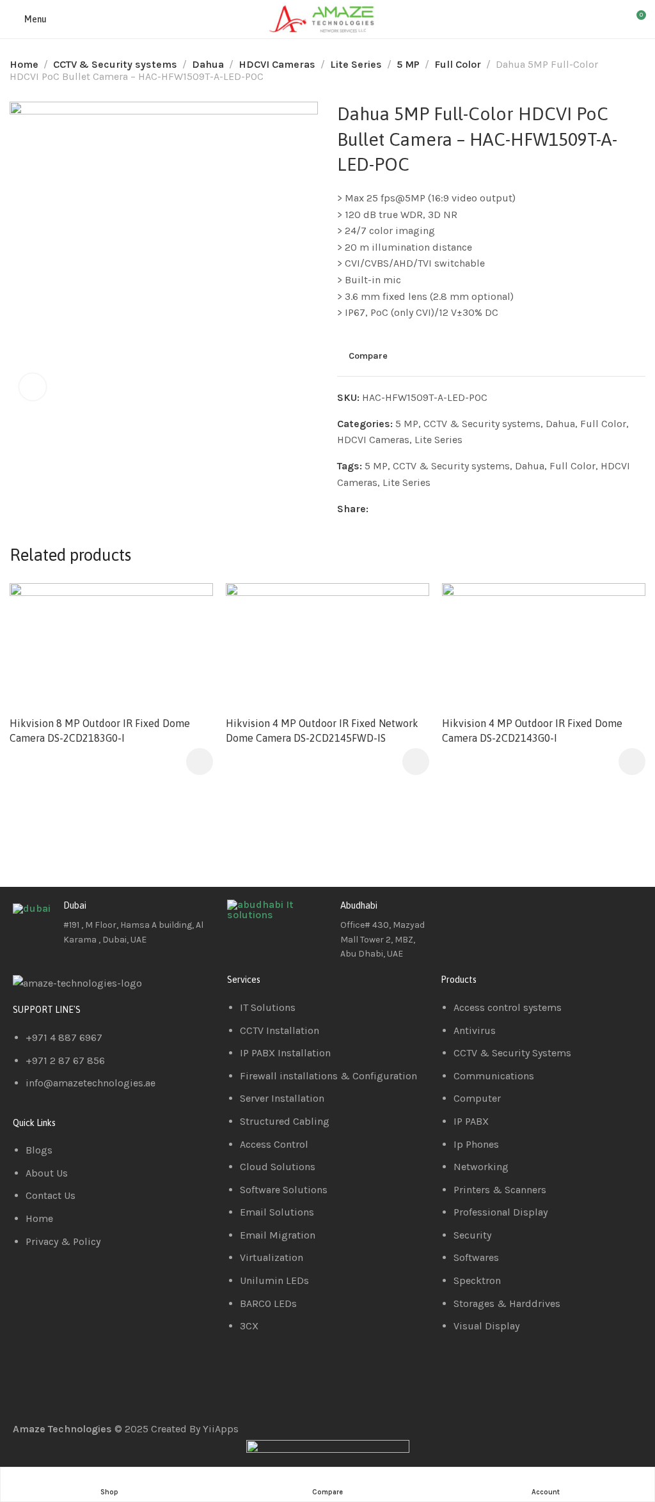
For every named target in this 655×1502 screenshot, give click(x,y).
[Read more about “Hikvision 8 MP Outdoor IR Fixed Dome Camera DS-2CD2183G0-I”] (199, 761)
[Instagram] (526, 916)
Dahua (208, 64)
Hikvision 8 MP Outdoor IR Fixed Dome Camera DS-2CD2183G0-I (100, 730)
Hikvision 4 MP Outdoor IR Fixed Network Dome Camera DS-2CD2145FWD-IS (322, 730)
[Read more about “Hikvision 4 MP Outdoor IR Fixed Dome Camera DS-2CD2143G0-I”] (632, 761)
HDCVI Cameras (277, 64)
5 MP (408, 64)
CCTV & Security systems (115, 64)
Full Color (457, 64)
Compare (368, 355)
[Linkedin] (491, 916)
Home (24, 64)
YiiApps (221, 1429)
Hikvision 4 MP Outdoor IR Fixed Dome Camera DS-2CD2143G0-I (532, 730)
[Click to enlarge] (32, 386)
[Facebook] (457, 916)
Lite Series (356, 64)
